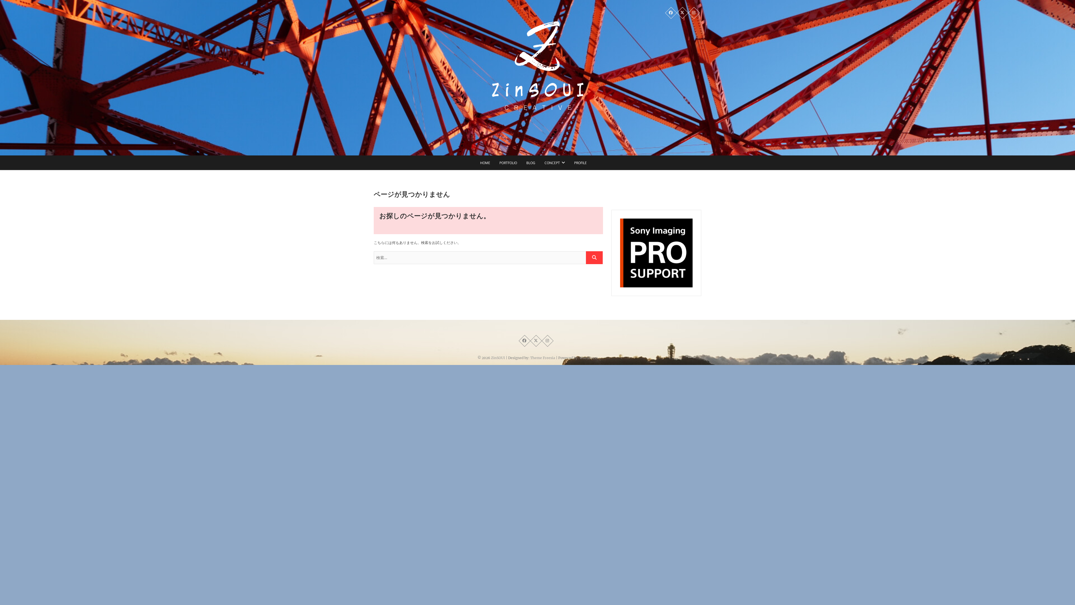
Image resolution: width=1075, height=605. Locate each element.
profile (580, 162)
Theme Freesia (542, 358)
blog (530, 162)
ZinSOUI (498, 358)
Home (485, 162)
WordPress (588, 358)
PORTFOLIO (508, 162)
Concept (552, 162)
